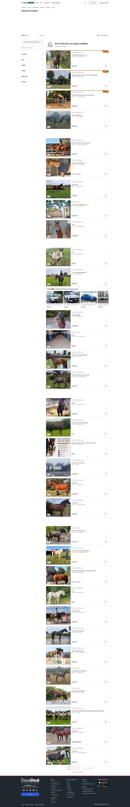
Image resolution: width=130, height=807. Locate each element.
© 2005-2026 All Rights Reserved (101, 804)
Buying (68, 783)
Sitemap (53, 792)
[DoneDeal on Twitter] (27, 790)
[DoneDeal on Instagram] (36, 790)
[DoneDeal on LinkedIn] (33, 790)
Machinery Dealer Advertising (89, 793)
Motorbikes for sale (55, 783)
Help (68, 781)
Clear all (41, 35)
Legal (22, 804)
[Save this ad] (105, 66)
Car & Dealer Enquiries (88, 789)
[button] (56, 2)
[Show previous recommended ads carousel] (105, 289)
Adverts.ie (53, 802)
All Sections (35, 7)
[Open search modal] (85, 2)
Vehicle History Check (56, 790)
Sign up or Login (104, 2)
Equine (48, 7)
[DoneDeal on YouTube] (30, 790)
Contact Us (69, 790)
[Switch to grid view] (97, 35)
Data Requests (70, 792)
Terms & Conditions (39, 804)
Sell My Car (53, 788)
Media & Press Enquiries (88, 783)
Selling (68, 786)
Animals (42, 7)
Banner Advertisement (88, 791)
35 (85, 768)
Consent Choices (71, 794)
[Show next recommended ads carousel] (107, 289)
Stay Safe (69, 788)
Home (29, 7)
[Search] (23, 47)
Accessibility (70, 796)
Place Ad (93, 2)
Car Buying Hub (54, 794)
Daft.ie (52, 799)
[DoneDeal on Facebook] (24, 790)
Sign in (30, 794)
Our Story (85, 781)
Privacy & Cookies (29, 804)
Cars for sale (54, 781)
